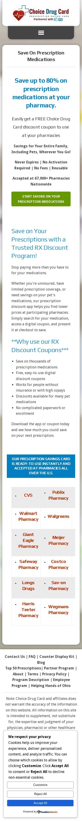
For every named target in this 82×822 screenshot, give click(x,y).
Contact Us (15, 656)
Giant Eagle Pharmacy (28, 540)
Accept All (40, 803)
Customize (40, 785)
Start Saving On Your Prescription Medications (41, 199)
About (18, 674)
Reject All (40, 794)
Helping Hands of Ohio (51, 686)
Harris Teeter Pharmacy (28, 609)
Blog (41, 662)
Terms (32, 674)
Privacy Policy (54, 674)
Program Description (30, 680)
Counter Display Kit (56, 656)
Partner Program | (60, 668)
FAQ (32, 656)
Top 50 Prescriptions (23, 668)
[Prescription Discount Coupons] (41, 13)
